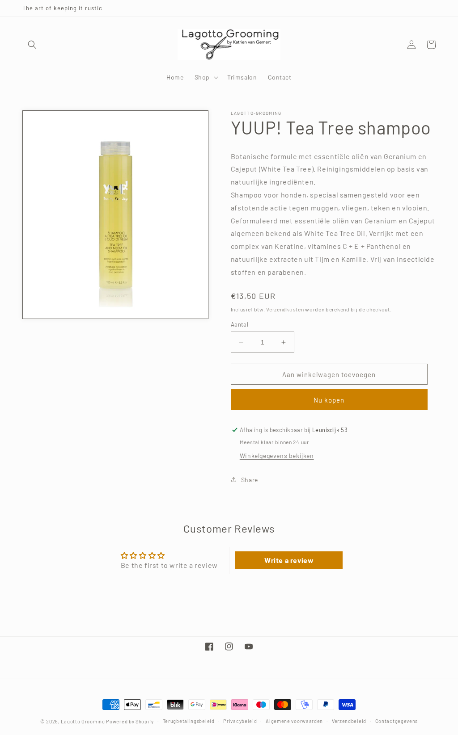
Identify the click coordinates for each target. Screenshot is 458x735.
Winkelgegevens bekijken (277, 455)
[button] (32, 45)
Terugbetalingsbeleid (189, 721)
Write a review (289, 560)
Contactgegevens (396, 721)
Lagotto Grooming (83, 721)
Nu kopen (329, 400)
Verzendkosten (285, 309)
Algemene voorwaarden (294, 721)
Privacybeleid (240, 721)
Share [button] (249, 479)
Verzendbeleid (349, 721)
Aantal (239, 324)
